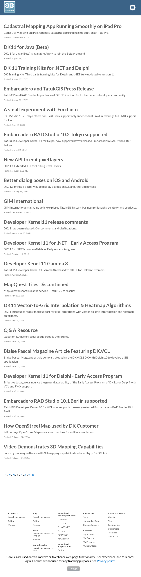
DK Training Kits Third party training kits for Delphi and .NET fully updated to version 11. (59, 74)
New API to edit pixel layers (33, 159)
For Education (40, 545)
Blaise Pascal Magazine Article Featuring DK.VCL (57, 351)
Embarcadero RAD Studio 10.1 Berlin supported (55, 401)
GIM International (23, 201)
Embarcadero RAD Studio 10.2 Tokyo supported (55, 134)
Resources (88, 513)
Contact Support (91, 525)
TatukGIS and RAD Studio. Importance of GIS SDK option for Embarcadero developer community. (65, 95)
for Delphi (63, 519)
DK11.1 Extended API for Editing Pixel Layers (32, 166)
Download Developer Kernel (67, 514)
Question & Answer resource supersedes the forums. (36, 336)
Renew (36, 525)
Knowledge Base (91, 521)
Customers (113, 529)
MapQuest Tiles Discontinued (36, 284)
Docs (85, 517)
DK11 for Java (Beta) (26, 47)
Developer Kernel (17, 517)
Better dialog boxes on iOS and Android (46, 180)
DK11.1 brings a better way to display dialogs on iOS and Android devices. (50, 186)
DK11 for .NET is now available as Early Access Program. (39, 249)
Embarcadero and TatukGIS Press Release (49, 89)
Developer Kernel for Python (43, 535)
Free (35, 530)
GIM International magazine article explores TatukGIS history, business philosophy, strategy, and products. (70, 207)
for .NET (62, 523)
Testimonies (114, 525)
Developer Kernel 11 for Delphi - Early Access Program (63, 376)
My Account (89, 534)
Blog (110, 521)
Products (13, 513)
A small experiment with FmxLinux (41, 109)
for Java (62, 531)
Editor (11, 521)
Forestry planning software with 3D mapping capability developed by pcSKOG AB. (55, 453)
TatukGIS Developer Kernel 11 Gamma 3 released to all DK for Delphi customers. (54, 270)
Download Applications (64, 545)
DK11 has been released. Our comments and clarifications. (40, 228)
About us (112, 517)
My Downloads (90, 546)
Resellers (112, 533)
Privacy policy (106, 561)
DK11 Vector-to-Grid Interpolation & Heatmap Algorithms (67, 305)
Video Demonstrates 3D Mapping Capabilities (54, 447)
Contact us (113, 536)
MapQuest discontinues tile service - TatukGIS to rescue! (39, 290)
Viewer (11, 525)
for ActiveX (63, 539)
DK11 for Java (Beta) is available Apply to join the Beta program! (44, 53)
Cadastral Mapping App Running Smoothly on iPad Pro (63, 26)
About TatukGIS (116, 513)
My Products (89, 542)
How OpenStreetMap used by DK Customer (51, 426)
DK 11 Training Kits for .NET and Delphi (46, 68)
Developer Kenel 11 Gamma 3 (36, 263)
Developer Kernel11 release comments (46, 222)
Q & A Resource (21, 330)
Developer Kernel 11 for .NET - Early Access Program (61, 243)
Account (87, 530)
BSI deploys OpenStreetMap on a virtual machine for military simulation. (49, 432)
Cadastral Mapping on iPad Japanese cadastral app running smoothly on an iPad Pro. (56, 32)
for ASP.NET (64, 527)
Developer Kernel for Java (43, 549)
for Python (63, 535)
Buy (35, 513)
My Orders (88, 538)
